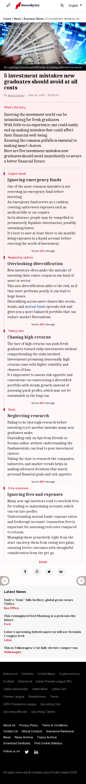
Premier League (13, 696)
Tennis (54, 696)
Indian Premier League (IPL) (54, 681)
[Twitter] (49, 572)
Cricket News (46, 673)
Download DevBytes (16, 743)
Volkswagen (12, 652)
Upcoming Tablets (43, 711)
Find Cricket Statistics (48, 743)
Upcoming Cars (50, 704)
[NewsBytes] (27, 5)
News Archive (24, 737)
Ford (7, 624)
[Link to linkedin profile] (36, 752)
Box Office (11, 608)
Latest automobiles (15, 689)
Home (7, 18)
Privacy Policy (28, 725)
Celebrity (27, 673)
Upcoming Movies (15, 711)
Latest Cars (59, 689)
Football (8, 681)
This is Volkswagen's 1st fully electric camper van (41, 648)
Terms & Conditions (55, 725)
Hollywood (25, 681)
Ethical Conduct (32, 731)
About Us (9, 725)
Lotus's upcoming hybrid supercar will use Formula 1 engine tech (42, 634)
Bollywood (10, 673)
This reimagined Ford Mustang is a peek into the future (40, 618)
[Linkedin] (61, 572)
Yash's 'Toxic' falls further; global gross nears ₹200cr (38, 602)
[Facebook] (25, 572)
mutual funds (35, 307)
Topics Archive (47, 737)
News (17, 18)
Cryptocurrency (69, 673)
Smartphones (37, 696)
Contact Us (10, 731)
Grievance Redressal (60, 731)
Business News (34, 18)
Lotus (8, 640)
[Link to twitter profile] (26, 752)
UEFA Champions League (19, 704)
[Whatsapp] (37, 572)
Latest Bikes (40, 689)
